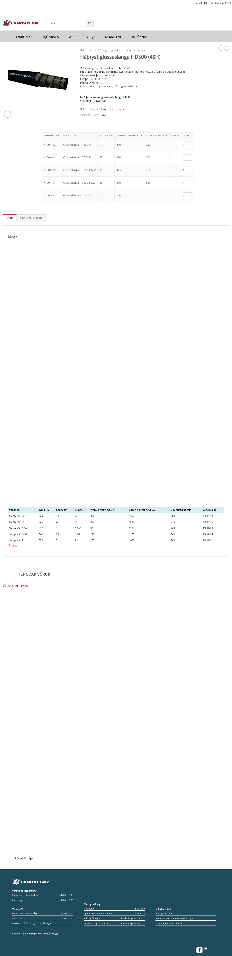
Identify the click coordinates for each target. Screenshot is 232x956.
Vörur (74, 37)
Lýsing (10, 218)
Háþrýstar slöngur (135, 50)
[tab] (10, 218)
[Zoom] (7, 114)
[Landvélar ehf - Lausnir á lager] (20, 23)
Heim (83, 50)
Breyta (12, 545)
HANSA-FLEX (99, 114)
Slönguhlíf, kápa (23, 858)
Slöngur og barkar (110, 50)
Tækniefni (112, 37)
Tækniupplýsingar (31, 218)
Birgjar (91, 37)
